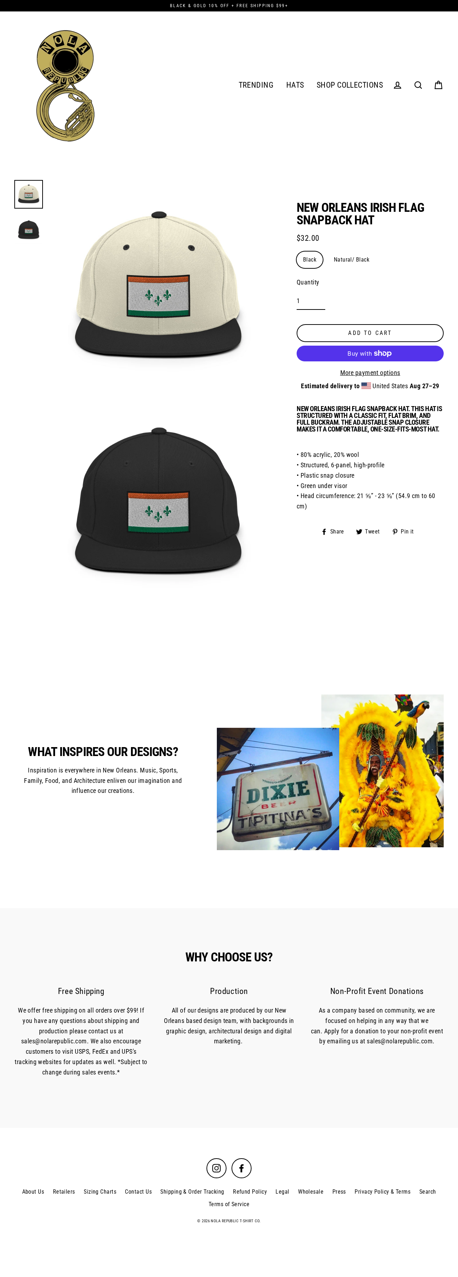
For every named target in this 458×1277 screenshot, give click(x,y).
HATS (295, 85)
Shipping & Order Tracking (192, 1191)
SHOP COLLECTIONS (350, 85)
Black (309, 259)
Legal (282, 1191)
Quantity (308, 282)
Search (427, 1191)
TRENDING (256, 85)
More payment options (370, 372)
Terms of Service (229, 1204)
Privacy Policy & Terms (382, 1191)
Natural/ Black (351, 259)
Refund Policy (250, 1191)
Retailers (64, 1191)
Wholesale (310, 1191)
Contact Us (138, 1191)
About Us (33, 1191)
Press (339, 1191)
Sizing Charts (100, 1191)
